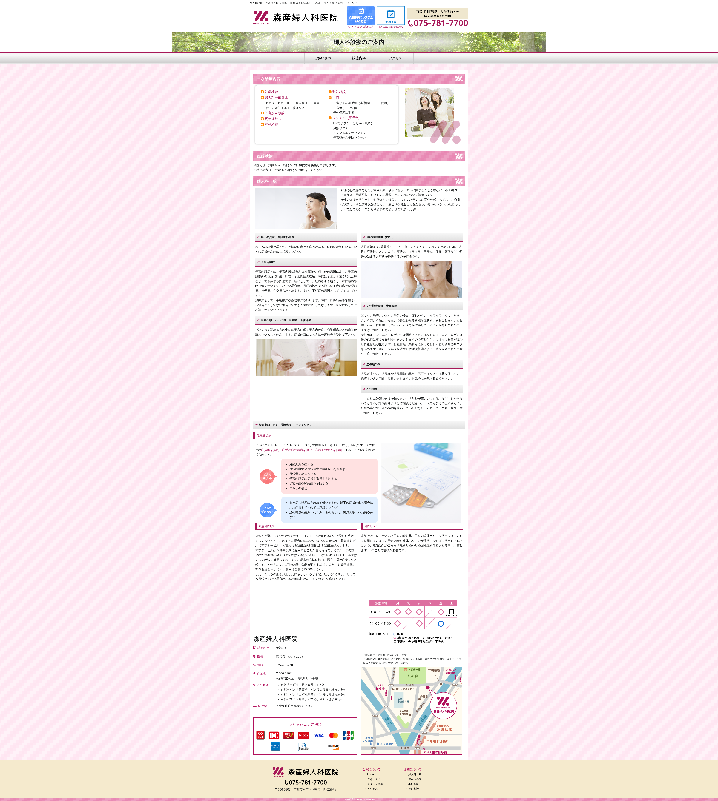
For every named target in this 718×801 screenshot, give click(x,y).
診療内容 (359, 58)
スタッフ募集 (375, 783)
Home (370, 774)
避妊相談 (413, 788)
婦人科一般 (414, 774)
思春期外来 (414, 779)
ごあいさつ (322, 58)
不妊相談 (413, 783)
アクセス (395, 58)
